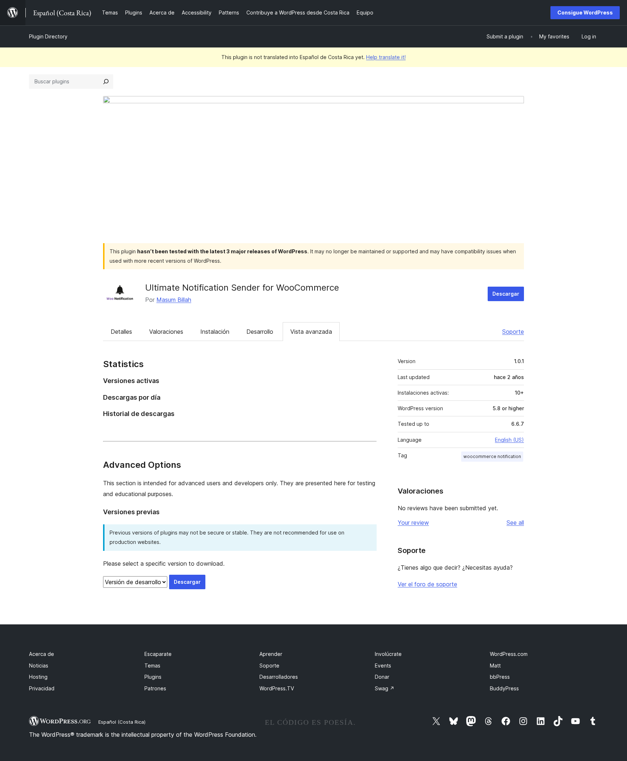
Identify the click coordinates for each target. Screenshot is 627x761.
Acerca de (41, 654)
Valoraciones (166, 331)
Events (383, 665)
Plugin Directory (48, 36)
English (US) (509, 440)
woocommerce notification (492, 456)
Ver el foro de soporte (427, 584)
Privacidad (41, 688)
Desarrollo (259, 331)
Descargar (505, 294)
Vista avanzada (311, 331)
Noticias (38, 665)
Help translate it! (386, 57)
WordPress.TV (276, 688)
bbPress (500, 677)
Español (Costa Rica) (122, 722)
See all (515, 522)
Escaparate (158, 654)
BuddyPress (504, 688)
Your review (413, 522)
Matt (495, 665)
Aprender (270, 654)
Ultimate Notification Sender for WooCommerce (242, 287)
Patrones (155, 688)
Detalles (121, 331)
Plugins (152, 677)
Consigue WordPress (585, 12)
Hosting (38, 677)
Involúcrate (388, 654)
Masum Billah (173, 299)
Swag (384, 688)
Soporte (513, 331)
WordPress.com (509, 654)
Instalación (214, 331)
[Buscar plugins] (106, 81)
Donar (382, 677)
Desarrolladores (278, 677)
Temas (152, 665)
